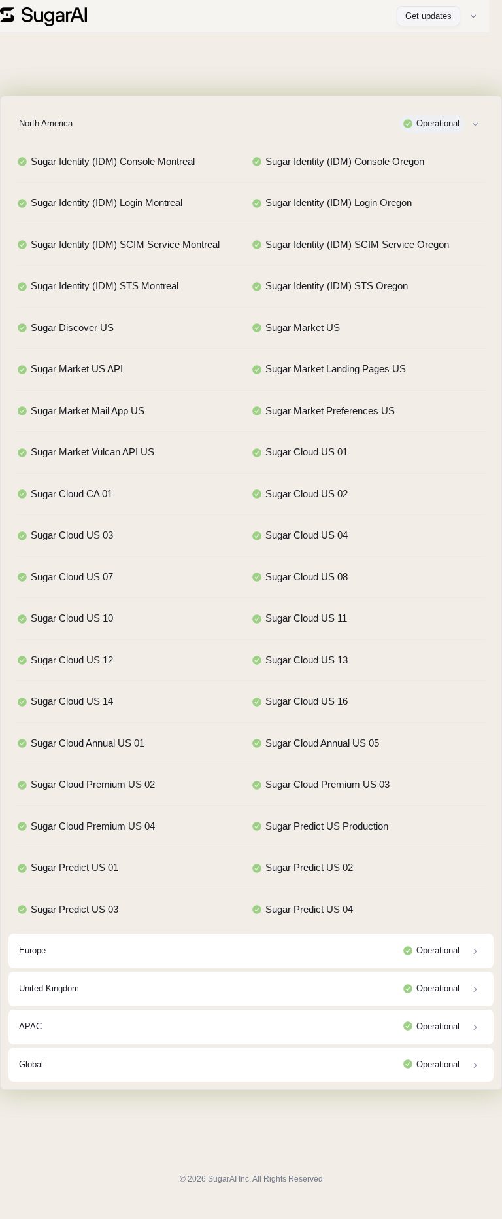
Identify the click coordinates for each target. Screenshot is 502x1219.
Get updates (428, 16)
